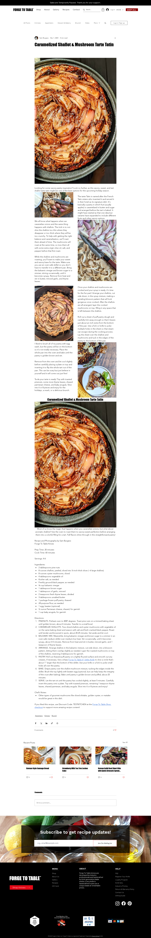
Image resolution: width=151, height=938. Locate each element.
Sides (87, 23)
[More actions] (115, 38)
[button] (38, 9)
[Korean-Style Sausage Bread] (40, 755)
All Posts (27, 23)
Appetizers (49, 23)
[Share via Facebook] (36, 723)
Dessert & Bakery (64, 23)
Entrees (38, 23)
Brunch (78, 23)
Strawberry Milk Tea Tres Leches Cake (75, 769)
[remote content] (75, 54)
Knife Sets (119, 883)
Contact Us (119, 892)
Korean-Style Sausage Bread (37, 768)
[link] (103, 9)
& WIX (101, 936)
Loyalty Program (121, 880)
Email (36, 838)
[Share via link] (52, 723)
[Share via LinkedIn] (46, 723)
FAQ (116, 873)
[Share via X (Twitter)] (41, 723)
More (96, 23)
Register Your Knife (122, 876)
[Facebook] (123, 903)
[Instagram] (117, 903)
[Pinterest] (129, 903)
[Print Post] (57, 723)
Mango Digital (95, 936)
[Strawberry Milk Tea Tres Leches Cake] (76, 755)
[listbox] (120, 10)
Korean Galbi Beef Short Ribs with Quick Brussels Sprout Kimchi (109, 769)
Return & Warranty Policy (124, 889)
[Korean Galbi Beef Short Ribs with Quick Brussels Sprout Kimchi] (111, 755)
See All (125, 742)
